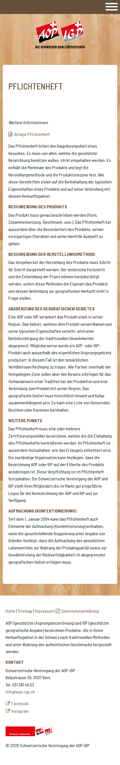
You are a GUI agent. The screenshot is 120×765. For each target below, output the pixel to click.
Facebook (19, 703)
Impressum (44, 610)
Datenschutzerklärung (80, 610)
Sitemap (25, 610)
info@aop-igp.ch (20, 691)
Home (10, 610)
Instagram (20, 711)
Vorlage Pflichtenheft (32, 134)
